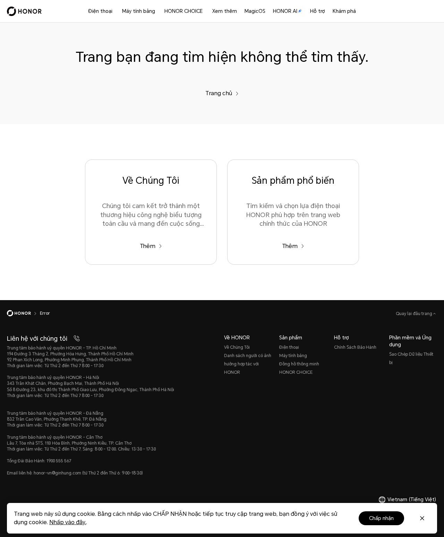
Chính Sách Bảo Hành (355, 347)
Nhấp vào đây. (67, 522)
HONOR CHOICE (183, 11)
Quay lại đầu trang (414, 313)
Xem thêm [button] (224, 11)
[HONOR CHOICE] (205, 11)
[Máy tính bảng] (158, 11)
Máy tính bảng (138, 11)
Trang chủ (218, 93)
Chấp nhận (381, 518)
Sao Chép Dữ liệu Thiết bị (411, 358)
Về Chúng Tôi (237, 347)
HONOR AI (285, 11)
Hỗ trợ (317, 11)
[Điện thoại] (115, 11)
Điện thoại (100, 11)
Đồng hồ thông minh (299, 364)
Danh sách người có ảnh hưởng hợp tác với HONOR (247, 364)
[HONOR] (23, 313)
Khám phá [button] (344, 11)
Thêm (147, 246)
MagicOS (255, 11)
